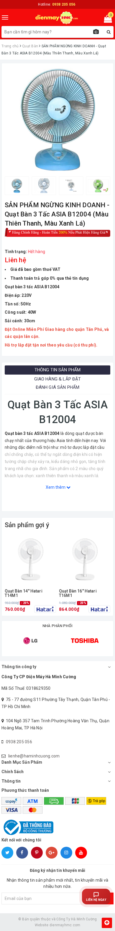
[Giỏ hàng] (106, 20)
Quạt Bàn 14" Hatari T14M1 (23, 593)
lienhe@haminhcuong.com (34, 756)
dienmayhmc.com (65, 925)
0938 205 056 (19, 741)
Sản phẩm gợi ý (27, 525)
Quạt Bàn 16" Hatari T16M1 (78, 593)
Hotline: (56, 4)
